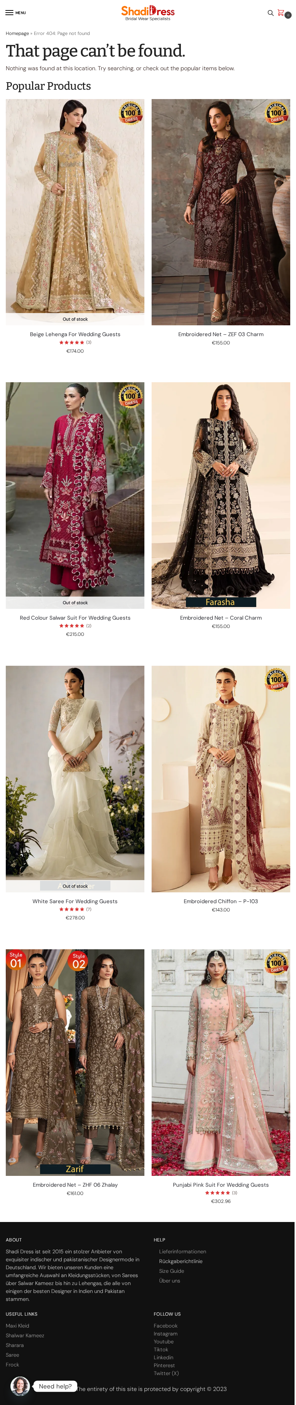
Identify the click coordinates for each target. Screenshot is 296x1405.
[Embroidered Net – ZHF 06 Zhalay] (75, 1062)
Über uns (169, 1280)
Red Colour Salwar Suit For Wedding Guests (75, 618)
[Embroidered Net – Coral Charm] (221, 495)
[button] (282, 13)
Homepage (17, 33)
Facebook (166, 1325)
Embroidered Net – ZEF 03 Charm (221, 334)
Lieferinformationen (182, 1251)
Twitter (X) (166, 1373)
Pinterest (164, 1365)
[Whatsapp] (20, 1386)
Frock (12, 1364)
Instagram (166, 1333)
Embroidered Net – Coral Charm (221, 618)
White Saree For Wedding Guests (75, 901)
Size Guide (171, 1271)
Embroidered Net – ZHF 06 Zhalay (75, 1185)
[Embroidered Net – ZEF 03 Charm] (221, 212)
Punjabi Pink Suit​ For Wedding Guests (221, 1185)
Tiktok (161, 1349)
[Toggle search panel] (270, 13)
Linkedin (163, 1357)
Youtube (164, 1341)
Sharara (15, 1345)
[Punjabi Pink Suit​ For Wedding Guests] (221, 1062)
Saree (12, 1355)
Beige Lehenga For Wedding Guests (75, 334)
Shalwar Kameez (25, 1335)
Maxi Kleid (17, 1325)
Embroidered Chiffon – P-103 (221, 901)
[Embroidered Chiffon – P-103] (221, 779)
